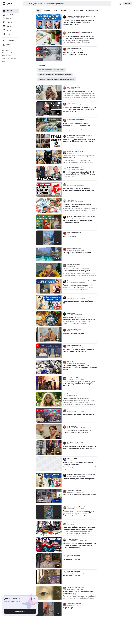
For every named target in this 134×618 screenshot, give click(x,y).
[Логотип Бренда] (4, 3)
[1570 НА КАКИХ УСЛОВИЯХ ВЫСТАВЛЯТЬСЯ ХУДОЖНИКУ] (49, 53)
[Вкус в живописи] (49, 238)
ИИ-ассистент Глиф (8, 53)
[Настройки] (120, 3)
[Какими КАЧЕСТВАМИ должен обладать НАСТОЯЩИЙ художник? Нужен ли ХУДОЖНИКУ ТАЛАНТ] (49, 21)
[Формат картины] (49, 609)
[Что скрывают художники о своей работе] (49, 480)
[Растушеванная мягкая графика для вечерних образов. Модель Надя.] (49, 431)
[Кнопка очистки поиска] (109, 3)
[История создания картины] (49, 334)
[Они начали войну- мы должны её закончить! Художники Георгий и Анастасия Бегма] (49, 367)
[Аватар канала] (64, 17)
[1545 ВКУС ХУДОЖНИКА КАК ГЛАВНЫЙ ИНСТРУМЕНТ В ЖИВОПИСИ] (49, 350)
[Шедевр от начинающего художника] (49, 254)
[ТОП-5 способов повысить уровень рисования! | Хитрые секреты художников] (49, 189)
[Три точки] (96, 17)
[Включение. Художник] (49, 560)
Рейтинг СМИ (6, 55)
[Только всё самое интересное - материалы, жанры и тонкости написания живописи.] (49, 447)
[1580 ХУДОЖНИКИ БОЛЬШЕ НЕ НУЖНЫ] (49, 415)
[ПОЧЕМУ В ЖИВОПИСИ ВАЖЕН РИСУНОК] (49, 496)
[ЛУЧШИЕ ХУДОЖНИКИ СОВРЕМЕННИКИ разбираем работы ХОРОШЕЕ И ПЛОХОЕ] (49, 141)
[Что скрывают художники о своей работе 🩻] (49, 302)
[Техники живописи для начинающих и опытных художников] (49, 221)
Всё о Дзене (6, 50)
